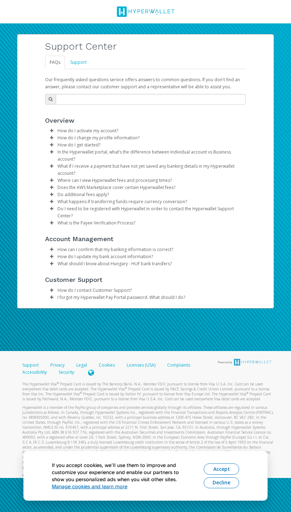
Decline (221, 482)
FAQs (55, 62)
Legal (81, 365)
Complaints (178, 365)
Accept (221, 469)
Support (78, 62)
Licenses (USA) (142, 365)
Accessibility (34, 372)
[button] (51, 131)
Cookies (107, 365)
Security (66, 372)
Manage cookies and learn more (89, 486)
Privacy (57, 365)
